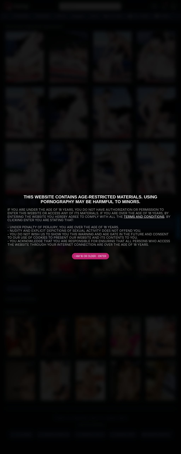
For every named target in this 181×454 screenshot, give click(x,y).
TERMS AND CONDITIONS (144, 217)
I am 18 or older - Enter (90, 256)
